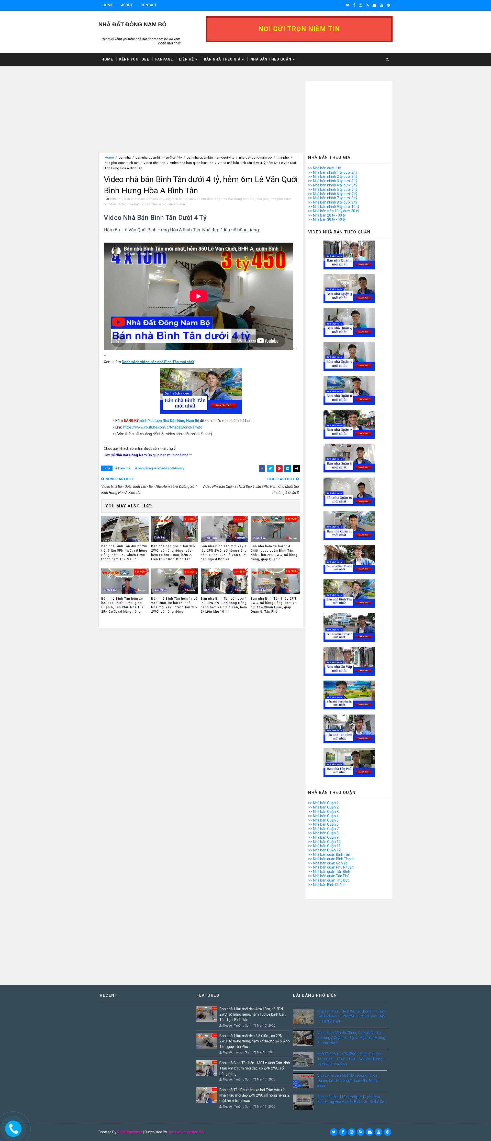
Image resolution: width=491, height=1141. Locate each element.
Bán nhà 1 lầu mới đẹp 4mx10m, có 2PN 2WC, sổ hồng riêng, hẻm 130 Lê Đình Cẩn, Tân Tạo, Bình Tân (252, 1014)
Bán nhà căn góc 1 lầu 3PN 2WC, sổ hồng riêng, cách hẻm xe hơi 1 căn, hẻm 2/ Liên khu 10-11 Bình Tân (173, 552)
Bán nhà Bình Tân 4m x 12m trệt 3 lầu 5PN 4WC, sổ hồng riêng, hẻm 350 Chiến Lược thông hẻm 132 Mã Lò (124, 552)
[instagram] (360, 5)
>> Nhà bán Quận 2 (323, 807)
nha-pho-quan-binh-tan (122, 163)
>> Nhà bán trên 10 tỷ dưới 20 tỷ (333, 211)
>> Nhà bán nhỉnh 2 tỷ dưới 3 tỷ (332, 176)
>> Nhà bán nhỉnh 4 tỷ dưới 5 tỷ (332, 185)
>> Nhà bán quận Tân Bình (329, 872)
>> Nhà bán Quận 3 (323, 812)
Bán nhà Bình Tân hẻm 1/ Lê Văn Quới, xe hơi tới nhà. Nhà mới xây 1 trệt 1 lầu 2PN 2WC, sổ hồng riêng (174, 605)
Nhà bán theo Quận (270, 59)
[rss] (367, 5)
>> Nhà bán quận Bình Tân (329, 854)
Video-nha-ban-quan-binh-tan (191, 163)
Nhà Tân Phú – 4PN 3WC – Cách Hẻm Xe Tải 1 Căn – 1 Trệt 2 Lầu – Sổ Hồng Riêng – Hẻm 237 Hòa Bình (351, 1059)
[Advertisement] (200, 116)
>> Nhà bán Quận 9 (323, 837)
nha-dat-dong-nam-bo (255, 157)
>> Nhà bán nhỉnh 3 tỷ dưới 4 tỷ (332, 181)
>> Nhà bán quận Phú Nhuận (331, 867)
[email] (374, 5)
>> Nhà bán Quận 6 (323, 824)
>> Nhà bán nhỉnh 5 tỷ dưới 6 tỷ (332, 189)
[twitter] (348, 5)
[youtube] (381, 5)
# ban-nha (122, 468)
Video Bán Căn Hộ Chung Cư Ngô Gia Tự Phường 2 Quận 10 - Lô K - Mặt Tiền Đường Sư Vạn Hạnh (351, 1038)
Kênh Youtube (134, 59)
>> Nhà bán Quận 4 (323, 816)
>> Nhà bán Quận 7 (323, 829)
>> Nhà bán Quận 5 (323, 820)
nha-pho (283, 157)
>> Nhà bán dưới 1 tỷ (324, 168)
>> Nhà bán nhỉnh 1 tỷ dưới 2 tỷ (332, 172)
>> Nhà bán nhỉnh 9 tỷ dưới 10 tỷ (333, 207)
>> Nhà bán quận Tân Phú (328, 876)
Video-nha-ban (154, 163)
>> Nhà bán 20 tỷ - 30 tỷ (327, 215)
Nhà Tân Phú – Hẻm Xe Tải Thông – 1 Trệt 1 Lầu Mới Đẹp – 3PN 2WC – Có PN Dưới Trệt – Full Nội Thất (352, 1016)
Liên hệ (186, 59)
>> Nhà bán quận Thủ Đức (329, 880)
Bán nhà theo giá (222, 59)
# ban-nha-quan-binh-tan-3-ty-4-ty (159, 468)
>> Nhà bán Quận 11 (324, 846)
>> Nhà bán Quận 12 (324, 850)
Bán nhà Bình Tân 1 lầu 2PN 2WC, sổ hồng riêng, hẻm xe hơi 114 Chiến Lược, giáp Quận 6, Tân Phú (274, 605)
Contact (149, 5)
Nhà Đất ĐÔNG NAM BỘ (132, 24)
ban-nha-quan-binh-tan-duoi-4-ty (210, 157)
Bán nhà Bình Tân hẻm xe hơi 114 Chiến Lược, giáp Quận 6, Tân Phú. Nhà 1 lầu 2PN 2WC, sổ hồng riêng (123, 605)
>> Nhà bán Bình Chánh (326, 885)
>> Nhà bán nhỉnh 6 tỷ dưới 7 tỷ (332, 194)
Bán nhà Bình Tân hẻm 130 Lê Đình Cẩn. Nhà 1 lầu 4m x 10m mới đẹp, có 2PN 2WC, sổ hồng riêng (254, 1068)
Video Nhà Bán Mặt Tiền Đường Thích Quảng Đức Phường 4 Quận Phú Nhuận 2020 (348, 1080)
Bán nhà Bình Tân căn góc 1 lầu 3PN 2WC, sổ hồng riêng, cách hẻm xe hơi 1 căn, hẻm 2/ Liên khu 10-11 (224, 605)
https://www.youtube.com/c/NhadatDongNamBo (162, 427)
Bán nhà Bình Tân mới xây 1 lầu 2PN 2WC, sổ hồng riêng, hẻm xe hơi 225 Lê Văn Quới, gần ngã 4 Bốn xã (224, 552)
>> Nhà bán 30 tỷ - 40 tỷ (327, 219)
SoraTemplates (129, 1132)
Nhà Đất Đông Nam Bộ (185, 1132)
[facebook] (354, 5)
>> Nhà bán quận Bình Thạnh (331, 859)
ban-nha (125, 157)
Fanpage (164, 59)
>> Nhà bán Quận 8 (323, 833)
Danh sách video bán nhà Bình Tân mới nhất (158, 362)
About (126, 5)
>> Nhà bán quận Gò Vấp (328, 863)
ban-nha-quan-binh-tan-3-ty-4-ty (159, 157)
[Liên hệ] (12, 1127)
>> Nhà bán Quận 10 (324, 842)
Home (108, 5)
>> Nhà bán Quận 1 (323, 803)
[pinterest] (388, 5)
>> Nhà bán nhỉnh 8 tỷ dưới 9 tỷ (332, 202)
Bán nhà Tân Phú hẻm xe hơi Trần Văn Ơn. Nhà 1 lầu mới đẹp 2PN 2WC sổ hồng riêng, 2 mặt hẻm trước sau (254, 1095)
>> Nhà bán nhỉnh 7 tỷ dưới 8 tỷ (332, 198)
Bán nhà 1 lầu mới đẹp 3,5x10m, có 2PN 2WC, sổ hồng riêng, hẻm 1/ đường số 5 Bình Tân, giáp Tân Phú (254, 1041)
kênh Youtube (161, 421)
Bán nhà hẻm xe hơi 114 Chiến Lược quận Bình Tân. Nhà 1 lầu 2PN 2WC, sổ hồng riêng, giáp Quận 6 (274, 552)
